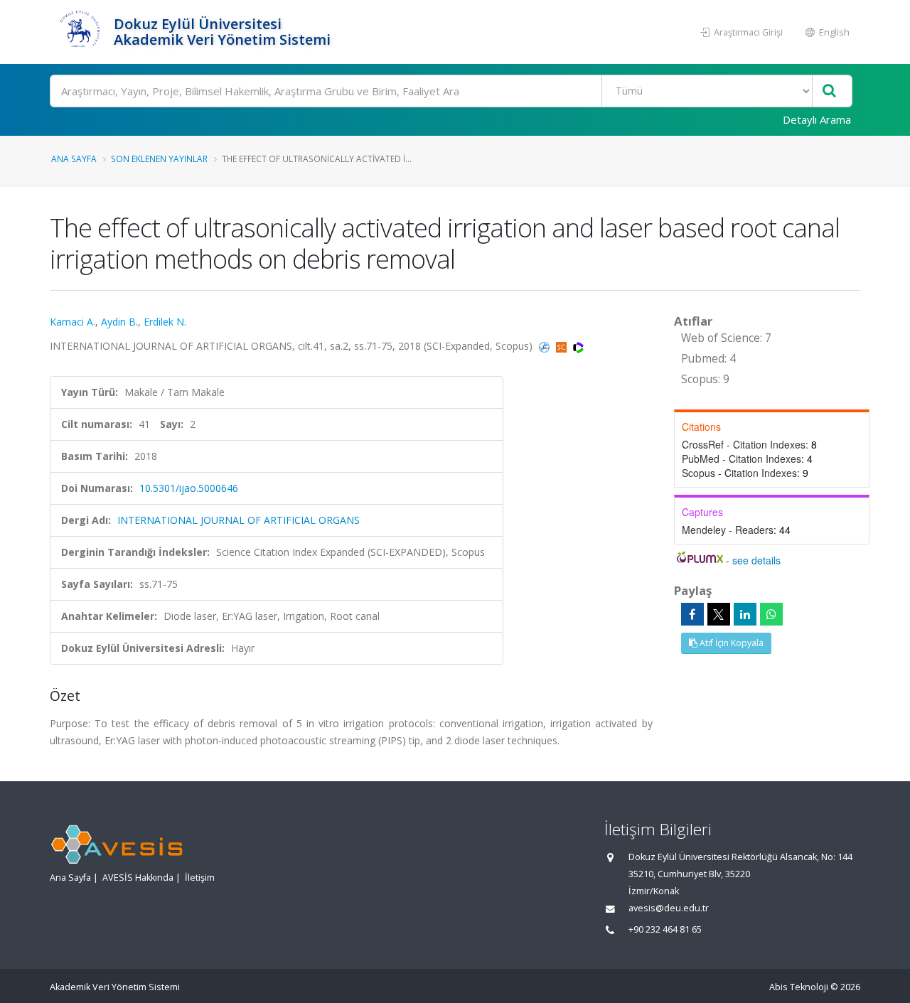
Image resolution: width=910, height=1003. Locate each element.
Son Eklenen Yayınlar (159, 158)
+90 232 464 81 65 (665, 929)
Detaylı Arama (817, 119)
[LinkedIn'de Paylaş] (745, 614)
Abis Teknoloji (798, 987)
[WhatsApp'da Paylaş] (771, 614)
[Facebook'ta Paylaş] (692, 614)
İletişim (200, 877)
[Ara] (829, 91)
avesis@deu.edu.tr (668, 908)
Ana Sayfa (74, 158)
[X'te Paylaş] (718, 614)
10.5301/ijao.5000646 (188, 488)
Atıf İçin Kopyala (730, 643)
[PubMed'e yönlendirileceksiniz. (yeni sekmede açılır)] (545, 346)
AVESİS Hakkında (137, 877)
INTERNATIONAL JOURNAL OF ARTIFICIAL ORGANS (238, 520)
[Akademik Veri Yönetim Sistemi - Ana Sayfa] (80, 32)
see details (756, 560)
